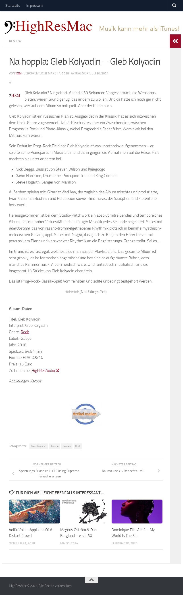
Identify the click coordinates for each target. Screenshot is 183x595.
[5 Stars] (77, 291)
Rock (25, 331)
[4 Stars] (74, 291)
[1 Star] (66, 291)
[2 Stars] (69, 291)
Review (15, 41)
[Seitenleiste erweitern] (175, 41)
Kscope (54, 446)
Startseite (12, 5)
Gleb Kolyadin (38, 446)
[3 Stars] (72, 291)
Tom (18, 73)
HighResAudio (43, 370)
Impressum (34, 5)
